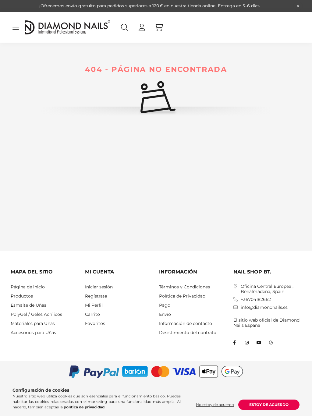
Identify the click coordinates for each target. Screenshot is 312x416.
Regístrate (96, 296)
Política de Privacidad (182, 296)
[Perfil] (142, 27)
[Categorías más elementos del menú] (15, 27)
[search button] (125, 27)
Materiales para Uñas (33, 323)
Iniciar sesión (99, 287)
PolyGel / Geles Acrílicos (36, 314)
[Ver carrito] (159, 27)
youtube (259, 343)
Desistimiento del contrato (187, 332)
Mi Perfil (94, 305)
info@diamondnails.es (264, 307)
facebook (235, 343)
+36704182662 (256, 299)
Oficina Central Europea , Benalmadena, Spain (267, 289)
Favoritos (95, 323)
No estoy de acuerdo (215, 404)
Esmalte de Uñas (28, 305)
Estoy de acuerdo (269, 404)
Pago (164, 305)
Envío (165, 314)
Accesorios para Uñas (33, 332)
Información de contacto (185, 323)
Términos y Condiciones (184, 287)
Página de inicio (28, 287)
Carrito (92, 314)
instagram (247, 343)
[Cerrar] (298, 6)
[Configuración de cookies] (271, 343)
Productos (22, 296)
